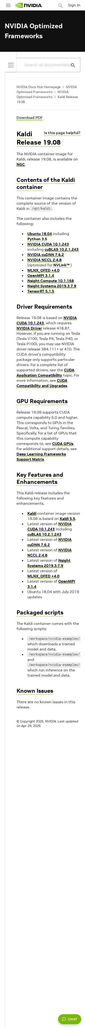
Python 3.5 (37, 238)
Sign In (74, 5)
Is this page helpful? (62, 132)
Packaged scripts (40, 612)
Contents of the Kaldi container (46, 183)
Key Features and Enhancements (40, 478)
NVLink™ (62, 265)
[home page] (28, 5)
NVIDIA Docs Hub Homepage (39, 87)
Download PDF (30, 117)
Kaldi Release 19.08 (39, 138)
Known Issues (35, 690)
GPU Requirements (42, 401)
